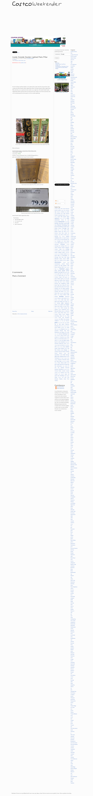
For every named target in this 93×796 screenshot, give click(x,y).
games (56, 270)
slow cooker (73, 620)
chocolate (56, 244)
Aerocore (67, 210)
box (68, 233)
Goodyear (56, 277)
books (60, 233)
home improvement (58, 286)
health (68, 283)
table (56, 356)
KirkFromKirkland (60, 388)
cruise (72, 241)
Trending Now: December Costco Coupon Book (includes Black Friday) (61, 67)
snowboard (62, 345)
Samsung (65, 333)
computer (63, 247)
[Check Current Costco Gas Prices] (62, 92)
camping (57, 237)
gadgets (67, 269)
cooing (63, 249)
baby (68, 219)
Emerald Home (66, 262)
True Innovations (58, 366)
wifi (62, 377)
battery (72, 112)
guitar (64, 278)
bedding (60, 226)
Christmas (62, 244)
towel (68, 362)
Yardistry (56, 380)
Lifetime (58, 303)
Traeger (58, 364)
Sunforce (60, 353)
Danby (56, 255)
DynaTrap (64, 260)
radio (65, 327)
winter (65, 378)
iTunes (65, 291)
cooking (67, 249)
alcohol (58, 213)
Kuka (67, 298)
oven (60, 320)
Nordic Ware (61, 317)
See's (59, 337)
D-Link (72, 246)
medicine (59, 309)
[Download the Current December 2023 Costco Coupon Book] (62, 80)
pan (64, 320)
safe (66, 332)
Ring (65, 330)
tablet (58, 356)
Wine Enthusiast (74, 776)
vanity (59, 372)
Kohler (65, 298)
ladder (62, 299)
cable (60, 236)
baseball (65, 223)
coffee (56, 247)
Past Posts (57, 63)
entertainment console (60, 263)
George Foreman (74, 321)
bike (68, 228)
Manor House (57, 306)
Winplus (61, 378)
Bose (63, 233)
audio (68, 218)
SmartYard (56, 343)
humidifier (67, 288)
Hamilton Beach (62, 280)
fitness (56, 267)
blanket (56, 231)
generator (65, 272)
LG (55, 303)
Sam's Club (73, 580)
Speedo (59, 348)
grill (62, 278)
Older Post (50, 311)
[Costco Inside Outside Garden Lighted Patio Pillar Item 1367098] (32, 142)
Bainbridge (56, 223)
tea (67, 356)
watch (56, 375)
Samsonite (60, 333)
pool (60, 325)
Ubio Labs (57, 367)
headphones (63, 283)
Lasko (58, 301)
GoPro (63, 277)
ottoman (67, 319)
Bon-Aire (67, 231)
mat (68, 307)
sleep (65, 340)
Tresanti (66, 364)
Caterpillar (59, 241)
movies (56, 312)
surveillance (57, 354)
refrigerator (63, 329)
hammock (67, 280)
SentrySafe (62, 337)
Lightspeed (67, 303)
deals (61, 255)
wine (65, 377)
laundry (61, 301)
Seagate (68, 335)
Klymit (59, 298)
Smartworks (73, 623)
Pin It (18, 52)
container (56, 249)
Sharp (56, 338)
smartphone (63, 341)
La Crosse (72, 430)
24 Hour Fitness (58, 208)
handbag (72, 355)
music (65, 312)
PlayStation (57, 325)
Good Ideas (67, 275)
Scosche (65, 335)
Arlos (65, 218)
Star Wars (72, 654)
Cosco (61, 250)
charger (61, 242)
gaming (59, 270)
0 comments (14, 59)
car (55, 239)
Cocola (72, 212)
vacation (63, 370)
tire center (63, 361)
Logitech (61, 304)
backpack (56, 221)
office (62, 319)
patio (25, 60)
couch (56, 252)
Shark (68, 337)
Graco (68, 277)
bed (58, 226)
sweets (61, 354)
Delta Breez (61, 257)
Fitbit (68, 265)
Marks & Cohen (63, 306)
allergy (62, 213)
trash (61, 364)
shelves (62, 338)
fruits (72, 300)
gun (66, 278)
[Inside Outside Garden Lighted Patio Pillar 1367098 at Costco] (32, 211)
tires (65, 361)
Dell (68, 255)
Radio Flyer (73, 557)
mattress (56, 309)
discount (56, 258)
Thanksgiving (73, 691)
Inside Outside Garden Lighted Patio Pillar (30, 57)
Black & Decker (74, 136)
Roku (68, 330)
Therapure (56, 359)
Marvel (62, 307)
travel (63, 364)
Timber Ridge (58, 361)
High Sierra (60, 285)
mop (65, 311)
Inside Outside (21, 60)
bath (68, 223)
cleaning (56, 245)
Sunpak (65, 353)
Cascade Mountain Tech (65, 239)
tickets (68, 359)
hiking (63, 285)
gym (68, 278)
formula (68, 267)
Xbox (68, 378)
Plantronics (67, 324)
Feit (61, 265)
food (62, 267)
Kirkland (56, 296)
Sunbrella (67, 351)
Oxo (62, 320)
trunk (63, 366)
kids (68, 294)
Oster (65, 319)
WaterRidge (62, 375)
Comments (58, 203)
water (58, 375)
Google (60, 277)
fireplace (65, 265)
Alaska (56, 213)
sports (62, 348)
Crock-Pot (73, 239)
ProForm (72, 549)
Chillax (68, 242)
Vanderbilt (56, 372)
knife (62, 298)
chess (64, 242)
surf (68, 353)
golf (64, 275)
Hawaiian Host (57, 283)
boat (62, 231)
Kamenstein (61, 293)
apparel (64, 216)
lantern (68, 299)
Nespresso (63, 314)
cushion (65, 253)
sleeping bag (73, 619)
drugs (58, 260)
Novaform (67, 317)
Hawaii (67, 281)
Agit (58, 211)
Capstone (67, 237)
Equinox (67, 263)
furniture (62, 269)
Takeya (65, 356)
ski (60, 340)
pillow (63, 324)
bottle (66, 233)
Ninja (72, 508)
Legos (66, 301)
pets (61, 322)
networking (57, 315)
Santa (68, 333)
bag (68, 221)
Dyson (68, 260)
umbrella (62, 367)
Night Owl (73, 504)
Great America (58, 278)
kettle (58, 294)
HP (61, 288)
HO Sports (67, 285)
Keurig (61, 294)
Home (32, 311)
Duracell (61, 260)
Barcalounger (61, 223)
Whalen (56, 377)
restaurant (56, 330)
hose (59, 288)
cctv (62, 241)
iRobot (62, 291)
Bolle (65, 231)
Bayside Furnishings (62, 225)
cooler (59, 250)
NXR (59, 319)
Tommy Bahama (61, 362)
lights (62, 303)
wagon (66, 374)
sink (59, 340)
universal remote (66, 369)
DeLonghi (56, 257)
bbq (68, 225)
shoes (65, 338)
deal (59, 255)
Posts (57, 200)
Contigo (60, 249)
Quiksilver (62, 327)
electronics (58, 262)
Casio (55, 241)
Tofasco (56, 362)
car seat (57, 239)
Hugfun (63, 288)
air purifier (67, 211)
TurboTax (66, 366)
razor (57, 329)
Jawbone (68, 291)
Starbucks (72, 656)
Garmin (59, 272)
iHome (58, 289)
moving (59, 312)
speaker (67, 346)
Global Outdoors (64, 273)
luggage (67, 304)
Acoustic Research (66, 208)
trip (68, 364)
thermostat (60, 359)
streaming (56, 351)
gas (61, 272)
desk (65, 257)
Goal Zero (56, 275)
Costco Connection (66, 250)
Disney (61, 258)
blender (59, 231)
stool (62, 350)
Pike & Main (58, 324)
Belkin (65, 226)
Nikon (72, 506)
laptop (56, 301)
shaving (58, 338)
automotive (57, 219)
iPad (59, 291)
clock (72, 207)
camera (67, 236)
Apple (68, 216)
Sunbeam (63, 351)
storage (65, 350)
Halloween (57, 280)
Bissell (56, 229)
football (65, 267)
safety (68, 332)
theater (72, 696)
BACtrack (66, 221)
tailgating (62, 356)
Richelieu (61, 330)
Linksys (56, 304)
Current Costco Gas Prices (60, 64)
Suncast (56, 353)
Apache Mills (60, 216)
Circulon (68, 244)
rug (60, 332)
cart (60, 239)
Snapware (56, 345)
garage (63, 270)
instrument (56, 291)
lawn (64, 301)
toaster (68, 361)
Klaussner (56, 298)
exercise (56, 265)
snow (59, 345)
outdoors (57, 320)
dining (68, 257)
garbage (67, 270)
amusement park (61, 215)
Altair (64, 213)
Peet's (59, 322)
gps (66, 277)
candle (60, 237)
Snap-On (68, 343)
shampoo (65, 337)
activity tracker (58, 210)
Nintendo (56, 317)
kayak (65, 293)
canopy (64, 237)
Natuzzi (60, 314)
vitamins (65, 372)
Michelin (68, 309)
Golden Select (60, 275)
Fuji (71, 302)
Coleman (59, 247)
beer (63, 226)
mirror (63, 311)
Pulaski (59, 327)
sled (62, 340)
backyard (16, 60)
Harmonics (73, 358)
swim (64, 354)
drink (68, 258)
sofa (56, 346)
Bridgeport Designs (58, 234)
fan (59, 265)
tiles (55, 361)
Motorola (67, 311)
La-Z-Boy (72, 432)
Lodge (59, 304)
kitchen (61, 296)
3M (61, 208)
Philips (63, 322)
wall (68, 374)
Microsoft (56, 311)
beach (56, 226)
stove (72, 660)
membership (64, 309)
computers (67, 247)
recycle (59, 329)
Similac (68, 338)
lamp (65, 299)
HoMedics (56, 288)
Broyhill (68, 234)
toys (56, 364)
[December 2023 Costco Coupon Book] (38, 46)
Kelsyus (67, 293)
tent (68, 356)
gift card (59, 273)
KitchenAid (67, 296)
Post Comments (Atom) (22, 313)
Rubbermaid (57, 332)
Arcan (61, 218)
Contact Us (57, 65)
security (56, 337)
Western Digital (66, 375)
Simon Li (56, 340)
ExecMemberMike (30, 58)
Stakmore (65, 348)
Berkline (56, 228)
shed (60, 338)
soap (64, 345)
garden (56, 272)
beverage (64, 228)
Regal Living (67, 329)
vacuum (67, 370)
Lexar (68, 301)
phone (66, 322)
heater (56, 285)
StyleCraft (60, 351)
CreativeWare (67, 252)
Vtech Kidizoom (61, 374)
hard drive (60, 281)
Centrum (56, 242)
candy (72, 172)
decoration (64, 255)
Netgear (67, 314)
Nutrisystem (56, 319)
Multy (62, 312)
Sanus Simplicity (57, 335)
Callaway (63, 236)
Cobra (72, 210)
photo (68, 322)
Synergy (67, 354)
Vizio (68, 372)
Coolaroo (56, 250)
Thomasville (64, 359)
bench (68, 226)
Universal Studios (58, 370)
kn (71, 424)
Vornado (56, 374)
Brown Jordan (63, 234)
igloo (55, 289)
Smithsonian (61, 343)
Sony (64, 346)
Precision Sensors (74, 548)
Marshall (68, 306)
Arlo (63, 218)
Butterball (56, 236)
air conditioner (62, 211)
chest (66, 242)
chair (58, 242)
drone (56, 260)
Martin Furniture (74, 467)
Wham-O (59, 377)
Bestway (59, 228)
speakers (56, 348)
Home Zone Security (65, 286)
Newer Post (14, 311)
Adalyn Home (63, 210)
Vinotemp (62, 372)
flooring (59, 267)
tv (68, 366)
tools (65, 362)
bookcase (56, 233)
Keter (56, 294)
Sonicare (61, 346)
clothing (62, 245)
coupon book (61, 252)
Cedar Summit (66, 241)
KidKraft (64, 294)
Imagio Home (73, 390)
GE (63, 272)
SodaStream (67, 345)
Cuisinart (72, 242)
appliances (57, 218)
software (58, 346)
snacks (65, 343)
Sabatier (63, 332)
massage (65, 307)
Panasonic (67, 320)
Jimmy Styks (57, 293)
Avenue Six (63, 219)
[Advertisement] (38, 19)
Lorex (65, 304)
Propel (56, 327)
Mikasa (60, 311)
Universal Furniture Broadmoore (73, 739)
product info (23, 62)
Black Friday (66, 229)
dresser (64, 258)
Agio (56, 211)
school (62, 335)
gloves (68, 273)
